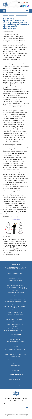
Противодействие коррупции (15, 385)
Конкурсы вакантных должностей (15, 359)
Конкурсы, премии (15, 356)
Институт (16, 265)
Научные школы (15, 275)
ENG (27, 2)
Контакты (22, 295)
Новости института (10, 349)
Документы (15, 295)
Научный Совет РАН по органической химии (15, 306)
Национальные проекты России (15, 324)
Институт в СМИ (22, 354)
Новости (16, 347)
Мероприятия (10, 319)
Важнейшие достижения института (15, 304)
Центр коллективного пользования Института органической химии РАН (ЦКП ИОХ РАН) (15, 289)
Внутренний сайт (21, 377)
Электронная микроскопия (15, 314)
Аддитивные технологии (15, 312)
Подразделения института (15, 278)
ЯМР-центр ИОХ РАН (15, 379)
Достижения (15, 370)
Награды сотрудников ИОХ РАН (15, 317)
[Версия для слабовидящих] (19, 3)
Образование (16, 334)
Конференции (20, 319)
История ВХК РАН (15, 365)
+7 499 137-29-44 (17, 400)
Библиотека (10, 292)
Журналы (15, 321)
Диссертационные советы (15, 283)
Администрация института (15, 273)
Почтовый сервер (9, 377)
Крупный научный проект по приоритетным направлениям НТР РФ (15, 329)
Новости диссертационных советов (15, 351)
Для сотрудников (16, 374)
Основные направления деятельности (15, 301)
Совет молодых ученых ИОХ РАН (15, 285)
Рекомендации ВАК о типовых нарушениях (15, 342)
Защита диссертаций (20, 336)
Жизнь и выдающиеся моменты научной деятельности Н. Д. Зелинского (15, 268)
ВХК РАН (16, 363)
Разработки (15, 326)
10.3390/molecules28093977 (12, 254)
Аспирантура (8, 336)
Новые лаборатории (10, 354)
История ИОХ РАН (15, 271)
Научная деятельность (16, 299)
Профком (7, 295)
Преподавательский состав (15, 368)
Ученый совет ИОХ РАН (15, 280)
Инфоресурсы (19, 292)
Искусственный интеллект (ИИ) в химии (15, 310)
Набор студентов (15, 339)
